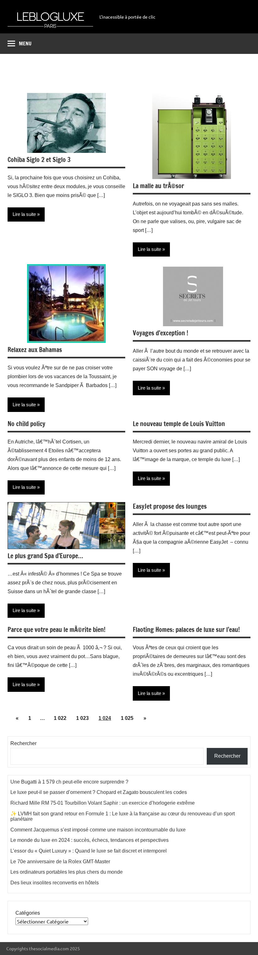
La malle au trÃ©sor (158, 185)
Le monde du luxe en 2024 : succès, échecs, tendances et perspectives (89, 840)
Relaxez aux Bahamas (35, 349)
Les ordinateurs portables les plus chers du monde (66, 872)
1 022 (60, 718)
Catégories (27, 913)
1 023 (82, 718)
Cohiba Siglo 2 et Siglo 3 (39, 159)
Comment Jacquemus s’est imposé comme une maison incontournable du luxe (98, 829)
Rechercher (23, 743)
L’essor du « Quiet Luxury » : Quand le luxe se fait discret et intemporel (88, 851)
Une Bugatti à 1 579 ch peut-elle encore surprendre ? (69, 781)
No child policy (26, 423)
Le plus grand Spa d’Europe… (45, 555)
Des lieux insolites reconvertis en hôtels (54, 882)
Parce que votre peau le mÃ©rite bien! (56, 629)
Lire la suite (24, 214)
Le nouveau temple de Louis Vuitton (179, 423)
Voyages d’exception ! (160, 333)
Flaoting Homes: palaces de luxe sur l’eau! (186, 629)
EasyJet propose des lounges (170, 506)
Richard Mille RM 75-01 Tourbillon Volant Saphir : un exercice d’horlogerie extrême (102, 803)
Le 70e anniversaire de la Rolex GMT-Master (60, 861)
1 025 (127, 718)
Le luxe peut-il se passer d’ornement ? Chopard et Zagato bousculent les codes (98, 792)
